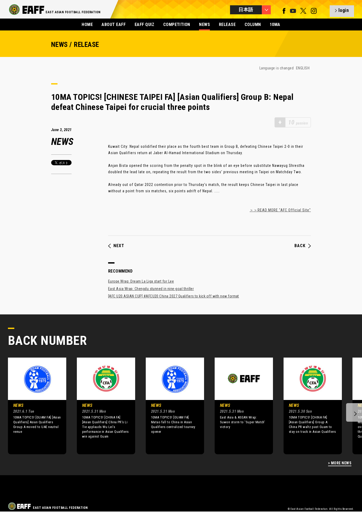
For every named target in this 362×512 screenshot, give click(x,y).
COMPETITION (176, 24)
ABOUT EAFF (113, 24)
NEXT (118, 246)
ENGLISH (303, 68)
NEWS (204, 24)
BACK (300, 246)
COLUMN (253, 24)
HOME (87, 24)
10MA (275, 24)
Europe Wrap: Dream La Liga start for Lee (141, 281)
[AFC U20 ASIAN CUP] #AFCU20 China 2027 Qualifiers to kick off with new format (173, 296)
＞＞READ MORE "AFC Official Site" (280, 210)
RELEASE (227, 24)
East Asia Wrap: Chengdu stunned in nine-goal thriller (151, 289)
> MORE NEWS (339, 463)
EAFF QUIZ (144, 24)
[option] (33, 405)
